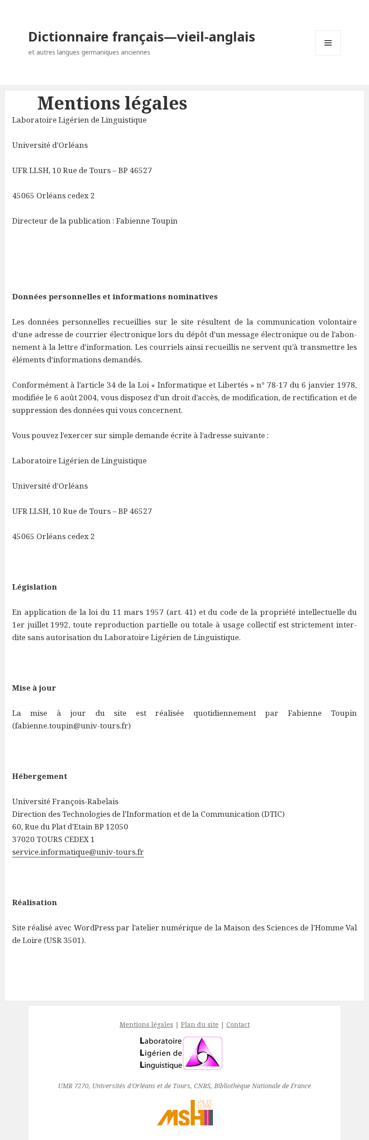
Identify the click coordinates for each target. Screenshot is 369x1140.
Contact (238, 1024)
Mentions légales (146, 1024)
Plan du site (200, 1024)
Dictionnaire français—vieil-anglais (141, 36)
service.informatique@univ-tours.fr (78, 852)
